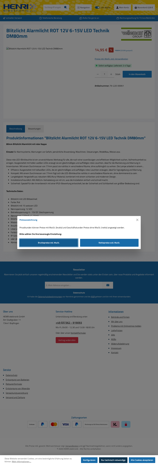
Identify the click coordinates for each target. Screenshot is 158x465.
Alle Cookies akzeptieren (142, 460)
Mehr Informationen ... (21, 461)
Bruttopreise (49, 242)
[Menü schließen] (137, 220)
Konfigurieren (89, 460)
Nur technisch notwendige (113, 460)
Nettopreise (109, 242)
